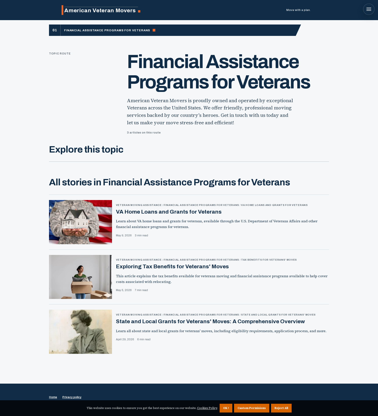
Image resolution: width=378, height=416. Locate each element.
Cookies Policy (207, 408)
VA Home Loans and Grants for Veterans (169, 212)
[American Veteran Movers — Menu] (368, 9)
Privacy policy (71, 397)
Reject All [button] (281, 408)
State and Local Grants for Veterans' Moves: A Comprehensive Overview (210, 321)
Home (53, 397)
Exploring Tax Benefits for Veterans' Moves (172, 266)
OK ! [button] (226, 408)
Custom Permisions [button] (252, 408)
